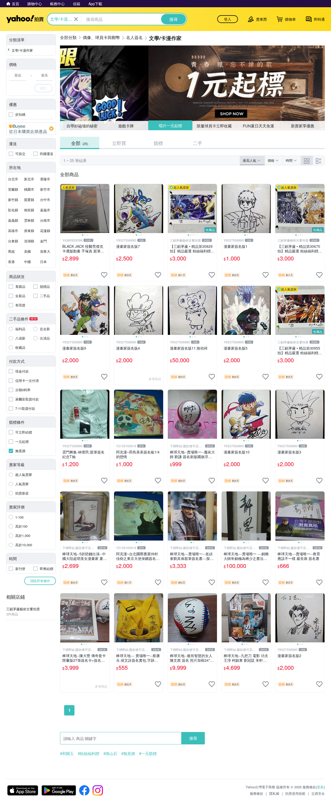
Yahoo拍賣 (25, 19)
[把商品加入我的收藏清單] (104, 275)
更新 (320, 786)
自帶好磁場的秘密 (81, 125)
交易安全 (318, 793)
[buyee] (31, 128)
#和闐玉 (67, 753)
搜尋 (193, 738)
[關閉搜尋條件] (76, 19)
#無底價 (128, 753)
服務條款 (256, 793)
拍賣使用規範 (295, 793)
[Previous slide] (63, 208)
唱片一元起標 (170, 125)
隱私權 (274, 793)
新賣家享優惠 (302, 125)
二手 (197, 143)
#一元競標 (148, 753)
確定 (43, 88)
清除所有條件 (40, 580)
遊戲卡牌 (126, 125)
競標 (158, 143)
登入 (227, 19)
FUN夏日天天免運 (258, 125)
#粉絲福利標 (88, 753)
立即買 (119, 143)
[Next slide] (106, 208)
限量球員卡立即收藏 (214, 125)
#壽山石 (110, 753)
